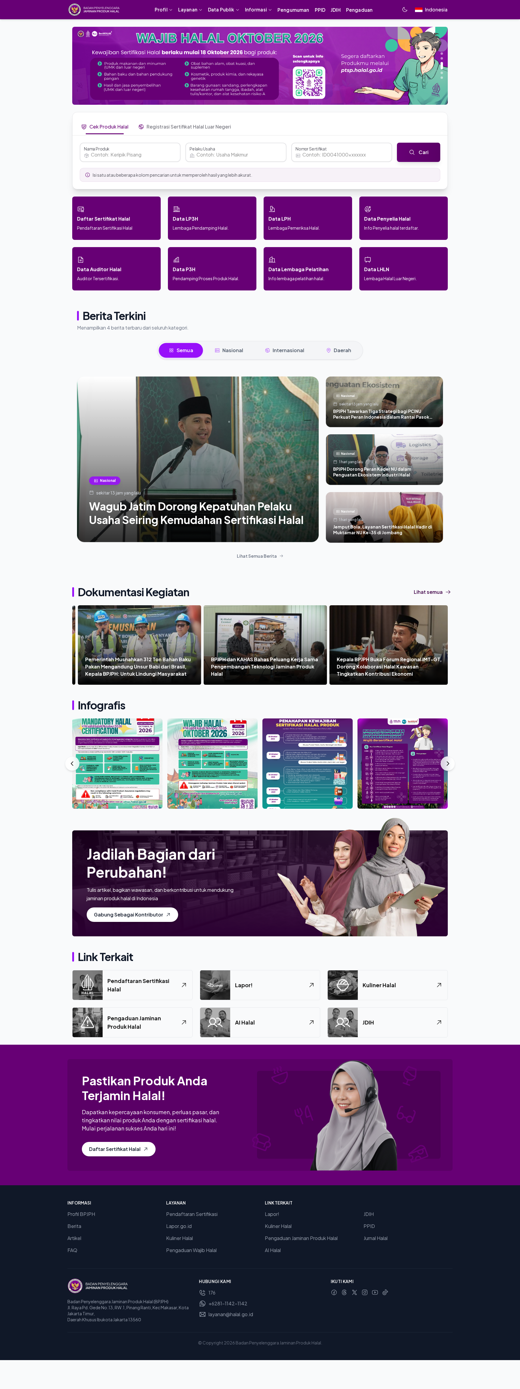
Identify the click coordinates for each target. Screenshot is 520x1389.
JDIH (369, 1214)
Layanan (187, 9)
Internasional (288, 350)
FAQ (72, 1250)
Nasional (232, 350)
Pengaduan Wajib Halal (191, 1250)
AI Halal (273, 1250)
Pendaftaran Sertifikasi (192, 1214)
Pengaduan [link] (359, 10)
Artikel (74, 1238)
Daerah (342, 350)
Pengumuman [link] (293, 10)
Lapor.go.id (179, 1226)
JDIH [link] (336, 10)
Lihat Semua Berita (257, 556)
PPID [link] (320, 10)
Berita (74, 1226)
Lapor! (272, 1214)
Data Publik (221, 9)
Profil (161, 9)
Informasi (256, 9)
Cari (424, 152)
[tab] (104, 126)
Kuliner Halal (179, 1238)
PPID (369, 1226)
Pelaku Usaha (202, 149)
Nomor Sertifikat (311, 149)
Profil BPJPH (81, 1214)
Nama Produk (96, 149)
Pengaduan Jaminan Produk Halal (301, 1238)
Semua (185, 350)
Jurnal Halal (376, 1238)
